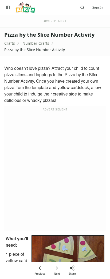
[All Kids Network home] (25, 7)
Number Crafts (35, 43)
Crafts (9, 43)
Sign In (97, 7)
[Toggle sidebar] (8, 7)
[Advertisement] (55, 172)
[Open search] (82, 7)
